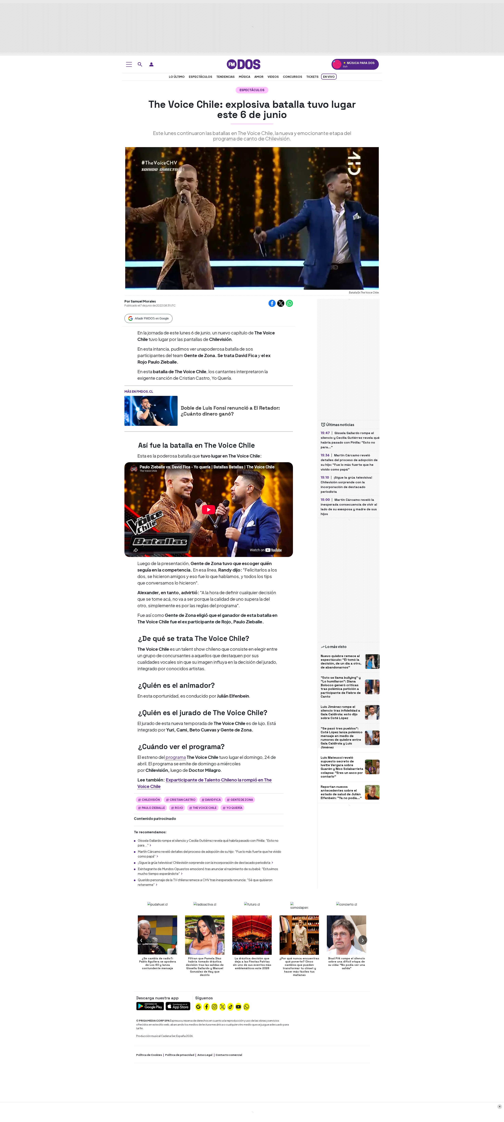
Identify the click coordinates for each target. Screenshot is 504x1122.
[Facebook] (206, 1006)
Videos (273, 76)
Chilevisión (151, 799)
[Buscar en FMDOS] (140, 64)
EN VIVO (329, 76)
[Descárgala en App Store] (178, 1006)
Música (244, 76)
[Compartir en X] (280, 303)
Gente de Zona (242, 799)
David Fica (213, 799)
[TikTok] (230, 1006)
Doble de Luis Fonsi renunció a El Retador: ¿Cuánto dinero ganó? (230, 411)
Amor (258, 76)
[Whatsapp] (246, 1006)
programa (175, 757)
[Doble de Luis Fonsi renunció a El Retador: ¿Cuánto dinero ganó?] (151, 411)
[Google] (198, 1006)
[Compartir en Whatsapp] (289, 303)
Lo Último (177, 76)
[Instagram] (214, 1006)
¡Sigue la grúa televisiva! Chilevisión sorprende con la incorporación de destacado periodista (204, 862)
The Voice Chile (205, 807)
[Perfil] (151, 64)
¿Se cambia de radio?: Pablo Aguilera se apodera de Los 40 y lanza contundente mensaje (157, 963)
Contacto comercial (229, 1054)
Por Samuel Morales (140, 301)
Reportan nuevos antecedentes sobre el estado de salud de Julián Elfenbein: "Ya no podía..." (341, 792)
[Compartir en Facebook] (272, 303)
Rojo (179, 807)
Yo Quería (234, 807)
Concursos (292, 76)
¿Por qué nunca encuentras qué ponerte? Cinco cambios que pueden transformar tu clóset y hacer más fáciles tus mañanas (299, 967)
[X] (222, 1006)
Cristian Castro (182, 799)
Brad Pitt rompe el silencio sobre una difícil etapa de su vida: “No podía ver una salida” (346, 963)
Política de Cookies (149, 1054)
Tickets (312, 76)
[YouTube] (238, 1006)
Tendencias (225, 76)
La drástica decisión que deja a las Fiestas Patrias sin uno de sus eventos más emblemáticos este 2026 (252, 963)
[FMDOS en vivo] (337, 64)
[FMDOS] (243, 64)
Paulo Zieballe (153, 807)
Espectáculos (200, 76)
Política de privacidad (179, 1054)
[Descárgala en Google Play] (150, 1006)
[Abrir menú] (129, 64)
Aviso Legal (204, 1054)
